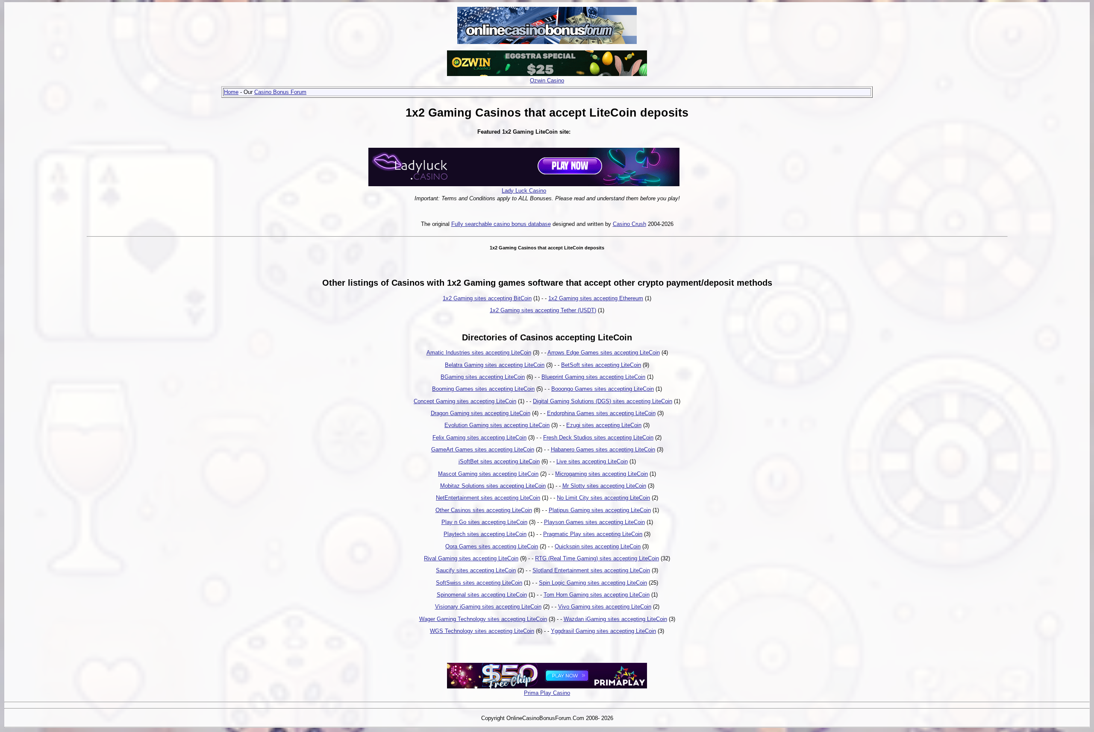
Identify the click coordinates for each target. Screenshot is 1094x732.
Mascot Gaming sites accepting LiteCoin (488, 474)
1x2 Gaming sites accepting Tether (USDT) (543, 310)
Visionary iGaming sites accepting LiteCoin (488, 606)
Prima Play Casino (547, 693)
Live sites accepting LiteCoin (592, 461)
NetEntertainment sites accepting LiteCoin (488, 498)
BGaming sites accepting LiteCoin (483, 377)
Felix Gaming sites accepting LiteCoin (479, 437)
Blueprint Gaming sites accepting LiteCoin (593, 377)
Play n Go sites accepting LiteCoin (484, 522)
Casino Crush (629, 224)
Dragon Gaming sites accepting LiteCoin (480, 413)
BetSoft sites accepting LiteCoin (601, 365)
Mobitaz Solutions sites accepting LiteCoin (493, 486)
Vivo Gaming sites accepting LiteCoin (604, 606)
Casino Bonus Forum (280, 92)
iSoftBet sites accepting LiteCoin (499, 461)
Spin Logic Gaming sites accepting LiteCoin (593, 583)
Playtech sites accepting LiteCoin (485, 534)
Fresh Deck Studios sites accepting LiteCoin (598, 437)
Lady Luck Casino (524, 190)
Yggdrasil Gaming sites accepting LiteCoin (603, 631)
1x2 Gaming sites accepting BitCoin (487, 298)
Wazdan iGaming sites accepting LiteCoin (615, 619)
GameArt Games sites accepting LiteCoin (482, 449)
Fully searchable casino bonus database (501, 224)
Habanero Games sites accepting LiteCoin (603, 449)
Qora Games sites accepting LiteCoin (491, 546)
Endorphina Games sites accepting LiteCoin (601, 413)
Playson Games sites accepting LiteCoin (594, 522)
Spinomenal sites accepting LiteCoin (482, 594)
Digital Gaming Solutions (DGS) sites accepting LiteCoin (602, 401)
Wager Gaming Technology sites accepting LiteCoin (483, 619)
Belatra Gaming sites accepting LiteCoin (494, 365)
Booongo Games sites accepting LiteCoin (602, 389)
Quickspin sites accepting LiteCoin (598, 546)
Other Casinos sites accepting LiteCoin (483, 510)
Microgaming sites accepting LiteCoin (601, 474)
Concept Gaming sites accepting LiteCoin (465, 401)
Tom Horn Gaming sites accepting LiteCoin (597, 594)
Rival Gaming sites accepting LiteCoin (471, 558)
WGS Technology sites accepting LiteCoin (482, 631)
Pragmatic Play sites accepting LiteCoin (592, 534)
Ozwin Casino (547, 80)
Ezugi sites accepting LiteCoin (603, 425)
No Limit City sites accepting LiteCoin (603, 498)
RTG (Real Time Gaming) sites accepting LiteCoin (597, 558)
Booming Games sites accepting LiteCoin (483, 389)
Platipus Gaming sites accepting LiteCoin (600, 510)
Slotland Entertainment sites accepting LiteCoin (591, 570)
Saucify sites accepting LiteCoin (476, 570)
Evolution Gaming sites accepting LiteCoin (497, 425)
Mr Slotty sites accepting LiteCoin (604, 486)
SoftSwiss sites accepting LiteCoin (479, 583)
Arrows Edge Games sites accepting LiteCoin (603, 352)
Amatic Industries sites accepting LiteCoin (478, 352)
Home (231, 92)
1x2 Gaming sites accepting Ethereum (595, 298)
